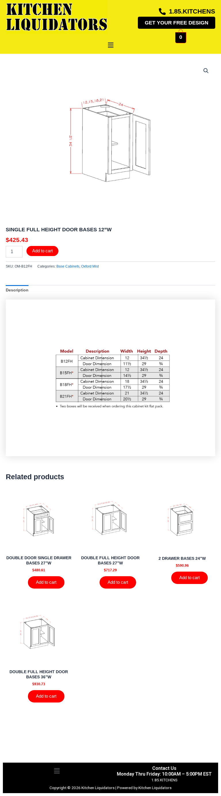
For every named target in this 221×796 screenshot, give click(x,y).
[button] (110, 45)
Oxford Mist (90, 266)
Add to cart (42, 251)
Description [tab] (17, 290)
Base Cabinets (67, 266)
